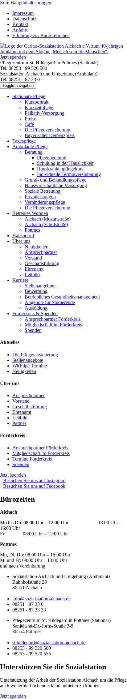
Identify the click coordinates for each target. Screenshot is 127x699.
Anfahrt (19, 29)
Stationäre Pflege (28, 96)
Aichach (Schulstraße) (46, 224)
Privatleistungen (40, 196)
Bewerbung (36, 291)
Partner (19, 423)
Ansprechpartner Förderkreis (52, 319)
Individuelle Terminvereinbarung (69, 174)
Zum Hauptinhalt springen (25, 2)
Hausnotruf (23, 235)
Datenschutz (24, 18)
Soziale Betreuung (42, 191)
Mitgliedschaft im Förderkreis (53, 324)
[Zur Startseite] (63, 51)
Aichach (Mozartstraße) (48, 218)
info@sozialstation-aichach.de (41, 598)
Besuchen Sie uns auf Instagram (34, 480)
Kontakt (20, 24)
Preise (30, 118)
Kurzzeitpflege (39, 107)
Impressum (23, 13)
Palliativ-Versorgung (44, 113)
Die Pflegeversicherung (47, 129)
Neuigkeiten (36, 246)
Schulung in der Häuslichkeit (65, 163)
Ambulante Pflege (29, 146)
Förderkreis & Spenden (35, 313)
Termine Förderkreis (32, 458)
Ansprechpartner (41, 252)
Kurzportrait (36, 102)
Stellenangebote (40, 285)
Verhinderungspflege (45, 202)
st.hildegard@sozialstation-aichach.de (48, 642)
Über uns (21, 241)
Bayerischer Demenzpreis (50, 135)
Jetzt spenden (13, 57)
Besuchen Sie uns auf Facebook (34, 486)
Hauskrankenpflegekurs (60, 168)
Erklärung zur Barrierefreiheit (41, 35)
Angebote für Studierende (50, 302)
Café (29, 124)
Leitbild (32, 274)
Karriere (20, 280)
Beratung (34, 152)
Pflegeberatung (51, 157)
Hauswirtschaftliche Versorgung (56, 185)
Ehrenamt (34, 269)
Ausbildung (36, 308)
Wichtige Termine (29, 365)
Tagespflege (24, 141)
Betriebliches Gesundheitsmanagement (62, 296)
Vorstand (33, 257)
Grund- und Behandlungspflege (55, 179)
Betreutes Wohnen (30, 213)
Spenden (33, 330)
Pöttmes (32, 230)
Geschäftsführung (42, 263)
